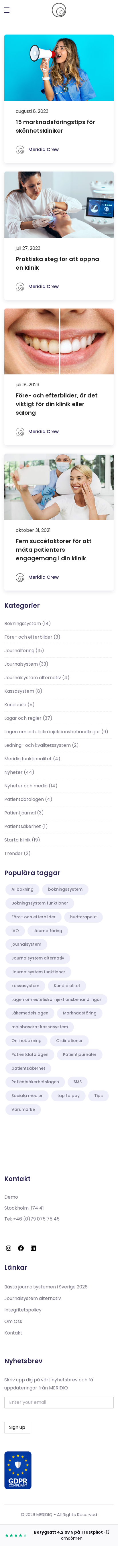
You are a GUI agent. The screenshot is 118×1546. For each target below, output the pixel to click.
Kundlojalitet (67, 986)
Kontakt (13, 1333)
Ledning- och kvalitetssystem (41, 745)
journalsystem (26, 944)
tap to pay (68, 1095)
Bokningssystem (27, 623)
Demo (11, 1197)
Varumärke (23, 1109)
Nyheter (19, 772)
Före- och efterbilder (32, 637)
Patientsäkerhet (26, 826)
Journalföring (24, 650)
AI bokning (22, 889)
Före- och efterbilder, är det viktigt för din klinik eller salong (57, 404)
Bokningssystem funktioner (39, 903)
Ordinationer (69, 1041)
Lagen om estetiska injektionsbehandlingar (56, 731)
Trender (17, 853)
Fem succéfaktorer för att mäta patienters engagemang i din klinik (54, 549)
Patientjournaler (80, 1054)
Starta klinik (22, 840)
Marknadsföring (80, 1013)
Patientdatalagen (28, 799)
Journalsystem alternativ (37, 677)
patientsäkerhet (28, 1068)
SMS (78, 1082)
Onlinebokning (26, 1041)
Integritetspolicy (23, 1310)
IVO (15, 931)
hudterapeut (83, 917)
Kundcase (19, 704)
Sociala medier (27, 1095)
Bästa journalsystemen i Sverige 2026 (46, 1287)
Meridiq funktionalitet (32, 758)
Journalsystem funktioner (38, 972)
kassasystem (25, 986)
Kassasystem (23, 691)
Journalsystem (26, 664)
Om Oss (13, 1321)
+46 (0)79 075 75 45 (36, 1219)
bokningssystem (65, 889)
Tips (98, 1095)
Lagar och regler (28, 718)
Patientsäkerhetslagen (35, 1082)
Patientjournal (24, 813)
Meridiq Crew (43, 149)
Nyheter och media (31, 785)
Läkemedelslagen (29, 1013)
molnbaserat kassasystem (39, 1027)
